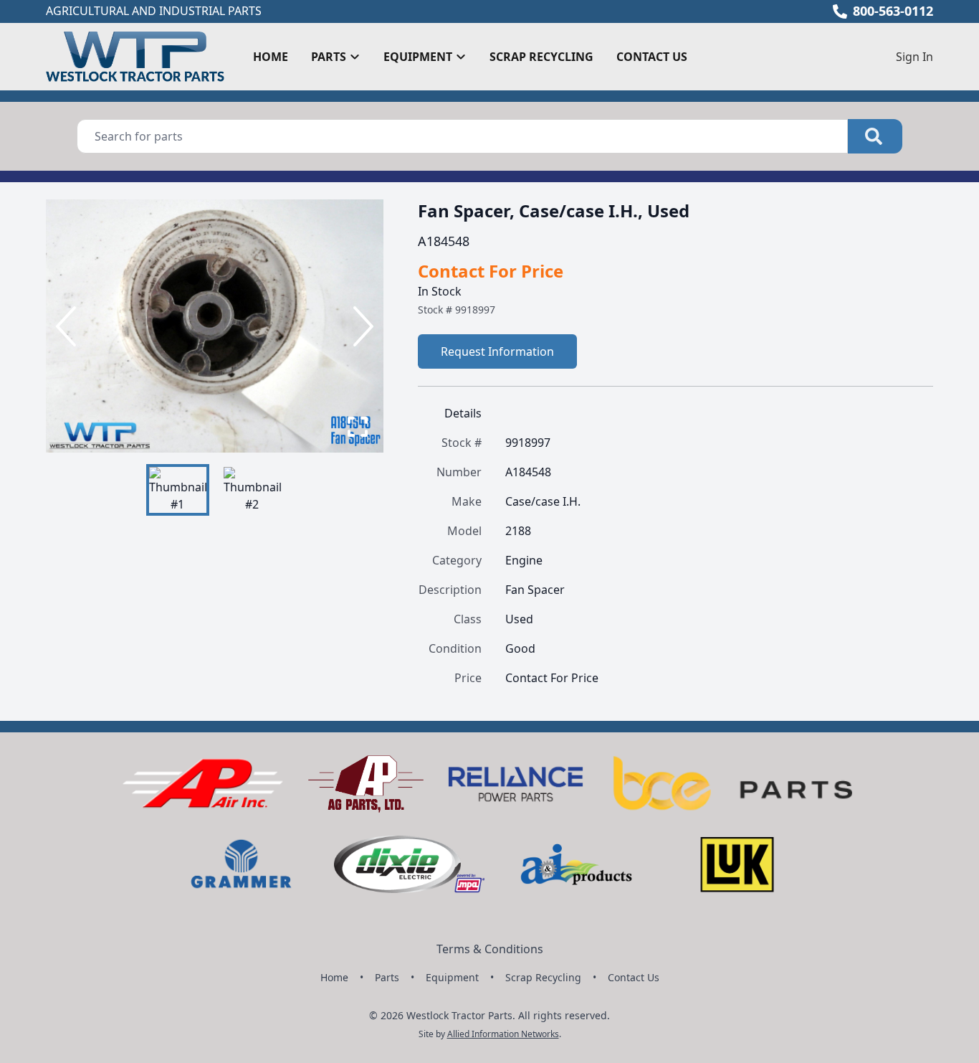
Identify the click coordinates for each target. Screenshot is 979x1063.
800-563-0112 (893, 10)
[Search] (875, 136)
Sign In (914, 57)
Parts (387, 977)
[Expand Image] (357, 426)
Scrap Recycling (541, 57)
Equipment (452, 977)
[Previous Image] (69, 326)
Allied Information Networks (503, 1034)
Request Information (497, 351)
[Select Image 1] (177, 490)
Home (270, 57)
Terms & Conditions (489, 949)
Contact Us (651, 57)
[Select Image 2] (252, 490)
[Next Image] (360, 326)
